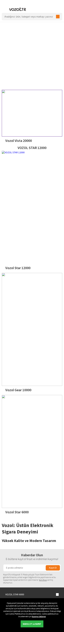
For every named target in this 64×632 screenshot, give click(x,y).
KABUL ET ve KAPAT (32, 624)
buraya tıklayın (39, 616)
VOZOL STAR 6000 (14, 594)
